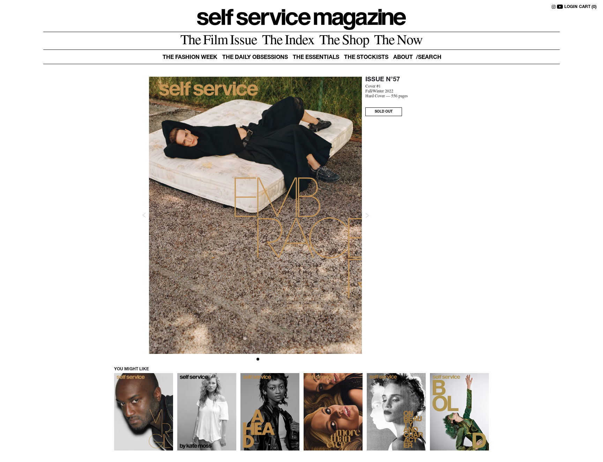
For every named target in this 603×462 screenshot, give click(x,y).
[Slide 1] (257, 359)
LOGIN (571, 7)
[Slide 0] (253, 359)
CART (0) (588, 7)
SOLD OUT (384, 112)
